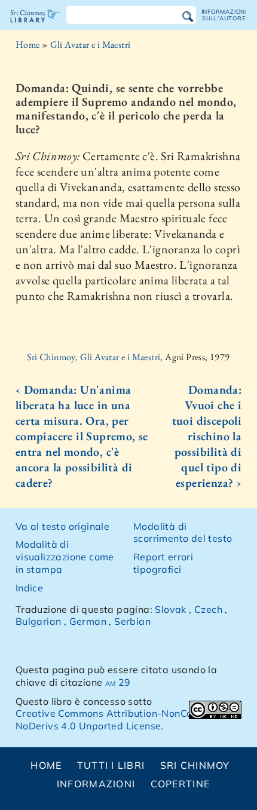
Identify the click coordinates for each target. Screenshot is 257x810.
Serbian (132, 621)
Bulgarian (39, 621)
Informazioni (96, 784)
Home (28, 44)
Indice (29, 588)
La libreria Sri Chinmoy (35, 26)
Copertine (180, 784)
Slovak (170, 609)
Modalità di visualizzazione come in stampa (65, 556)
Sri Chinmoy (195, 765)
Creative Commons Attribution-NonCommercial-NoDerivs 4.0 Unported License (128, 719)
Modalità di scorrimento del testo (182, 532)
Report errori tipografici (163, 563)
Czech (208, 609)
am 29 (118, 682)
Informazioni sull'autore (224, 14)
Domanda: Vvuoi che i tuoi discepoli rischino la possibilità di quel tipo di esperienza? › (206, 436)
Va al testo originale (62, 526)
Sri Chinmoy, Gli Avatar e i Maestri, (96, 357)
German (87, 621)
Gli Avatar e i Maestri (90, 44)
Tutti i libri (111, 765)
